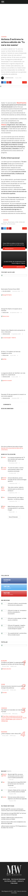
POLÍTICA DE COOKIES (10, 881)
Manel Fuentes (21, 103)
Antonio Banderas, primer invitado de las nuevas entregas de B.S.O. (17, 479)
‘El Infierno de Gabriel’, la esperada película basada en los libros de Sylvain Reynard (13, 663)
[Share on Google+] (7, 82)
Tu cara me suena (11, 223)
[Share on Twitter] (5, 82)
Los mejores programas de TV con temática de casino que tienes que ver (16, 459)
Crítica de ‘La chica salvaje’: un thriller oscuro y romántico (17, 619)
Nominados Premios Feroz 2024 (10, 289)
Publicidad (14, 883)
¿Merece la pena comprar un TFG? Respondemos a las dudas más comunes (13, 826)
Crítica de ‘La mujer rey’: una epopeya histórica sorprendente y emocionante (17, 612)
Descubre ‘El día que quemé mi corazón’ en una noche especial (13, 395)
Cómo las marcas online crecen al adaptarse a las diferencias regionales (17, 797)
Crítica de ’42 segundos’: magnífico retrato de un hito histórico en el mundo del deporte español (16, 627)
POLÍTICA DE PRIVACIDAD (18, 879)
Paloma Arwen (6, 291)
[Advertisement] (14, 20)
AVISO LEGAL (6, 879)
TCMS (17, 222)
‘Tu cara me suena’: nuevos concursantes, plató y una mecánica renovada (15, 469)
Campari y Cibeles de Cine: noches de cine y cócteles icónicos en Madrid (17, 790)
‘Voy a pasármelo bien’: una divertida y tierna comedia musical (17, 634)
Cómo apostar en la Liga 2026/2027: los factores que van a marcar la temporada (17, 784)
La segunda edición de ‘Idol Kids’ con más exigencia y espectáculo (13, 373)
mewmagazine (9, 77)
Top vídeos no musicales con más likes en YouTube (13, 710)
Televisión (3, 36)
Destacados (4, 731)
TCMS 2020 (22, 222)
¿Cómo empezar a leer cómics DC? (11, 733)
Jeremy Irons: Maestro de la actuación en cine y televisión (13, 331)
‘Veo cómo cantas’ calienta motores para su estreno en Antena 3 (16, 489)
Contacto (21, 881)
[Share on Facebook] (2, 82)
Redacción (5, 312)
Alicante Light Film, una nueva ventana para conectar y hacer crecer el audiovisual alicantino (15, 776)
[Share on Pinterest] (10, 82)
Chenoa (3, 124)
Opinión (3, 684)
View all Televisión (13, 517)
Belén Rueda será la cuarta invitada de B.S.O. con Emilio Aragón (16, 508)
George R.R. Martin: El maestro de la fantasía (11, 309)
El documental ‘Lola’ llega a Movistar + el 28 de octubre (16, 498)
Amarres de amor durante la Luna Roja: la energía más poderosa (13, 687)
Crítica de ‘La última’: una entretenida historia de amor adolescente (17, 604)
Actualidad (4, 660)
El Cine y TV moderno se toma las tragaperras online (10, 352)
